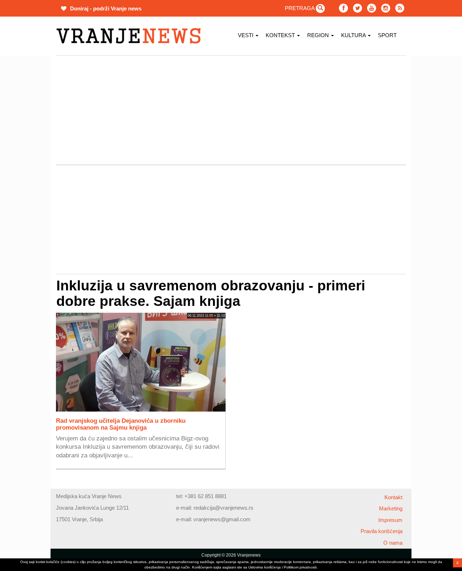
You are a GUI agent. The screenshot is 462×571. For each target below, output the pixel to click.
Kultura (354, 35)
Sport (387, 35)
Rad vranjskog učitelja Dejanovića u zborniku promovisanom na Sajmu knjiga (121, 423)
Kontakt (393, 497)
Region (318, 35)
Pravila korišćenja (381, 531)
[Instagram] (385, 8)
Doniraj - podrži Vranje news (105, 8)
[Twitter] (357, 8)
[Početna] (131, 36)
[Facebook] (343, 8)
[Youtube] (371, 8)
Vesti (246, 35)
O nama (392, 543)
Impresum (390, 520)
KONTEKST (281, 35)
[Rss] (399, 8)
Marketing (390, 508)
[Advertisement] (231, 110)
